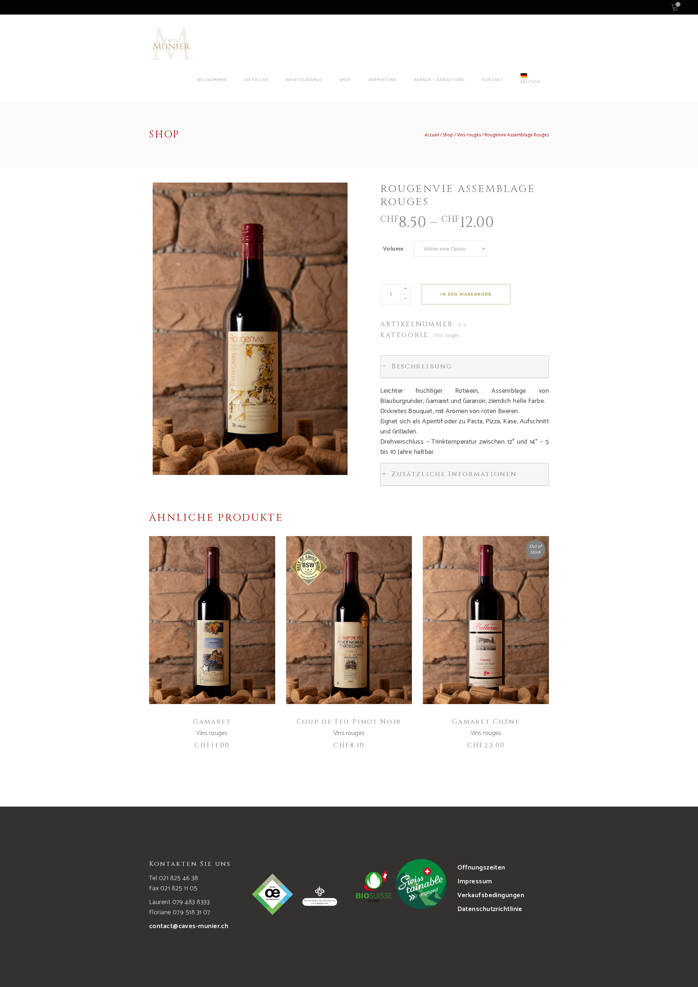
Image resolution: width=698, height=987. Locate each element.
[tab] (464, 366)
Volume (393, 248)
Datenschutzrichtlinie (489, 909)
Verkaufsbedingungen (491, 895)
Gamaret (212, 721)
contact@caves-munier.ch (188, 926)
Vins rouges (469, 135)
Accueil (432, 135)
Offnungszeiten (481, 867)
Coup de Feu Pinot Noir (349, 721)
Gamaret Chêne (486, 721)
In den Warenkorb (466, 294)
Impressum (474, 881)
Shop (448, 135)
